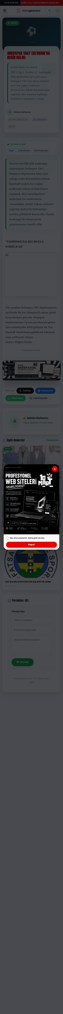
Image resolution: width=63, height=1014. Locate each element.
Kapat (31, 544)
